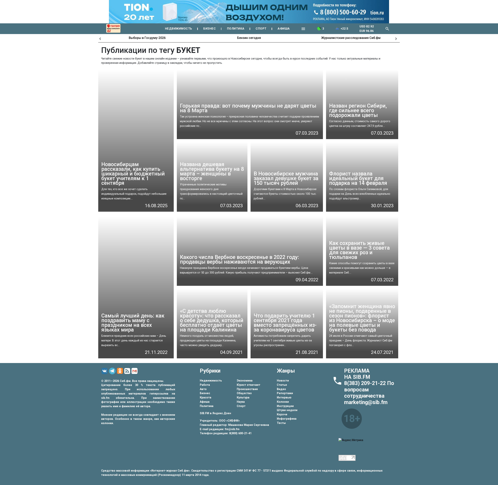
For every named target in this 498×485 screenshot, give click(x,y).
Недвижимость (211, 380)
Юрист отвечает (248, 385)
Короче (282, 414)
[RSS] (127, 371)
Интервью (284, 397)
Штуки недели (287, 410)
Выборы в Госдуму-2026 (147, 38)
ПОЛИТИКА (236, 28)
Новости (283, 380)
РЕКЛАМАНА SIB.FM (357, 374)
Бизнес (205, 393)
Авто (203, 389)
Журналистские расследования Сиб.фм (351, 38)
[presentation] (100, 38)
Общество (244, 393)
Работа (205, 385)
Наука (241, 401)
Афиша (205, 401)
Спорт (241, 406)
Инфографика (286, 418)
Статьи (282, 385)
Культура (243, 397)
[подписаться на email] (135, 371)
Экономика (245, 380)
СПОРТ (261, 28)
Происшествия (247, 389)
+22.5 (344, 28)
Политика (206, 406)
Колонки (283, 401)
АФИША (284, 28)
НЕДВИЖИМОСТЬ (178, 28)
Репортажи (285, 393)
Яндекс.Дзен (221, 413)
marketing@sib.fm (366, 402)
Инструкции (285, 406)
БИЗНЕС (209, 28)
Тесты (281, 423)
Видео (281, 389)
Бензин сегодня (249, 38)
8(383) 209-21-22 (365, 383)
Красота (205, 397)
